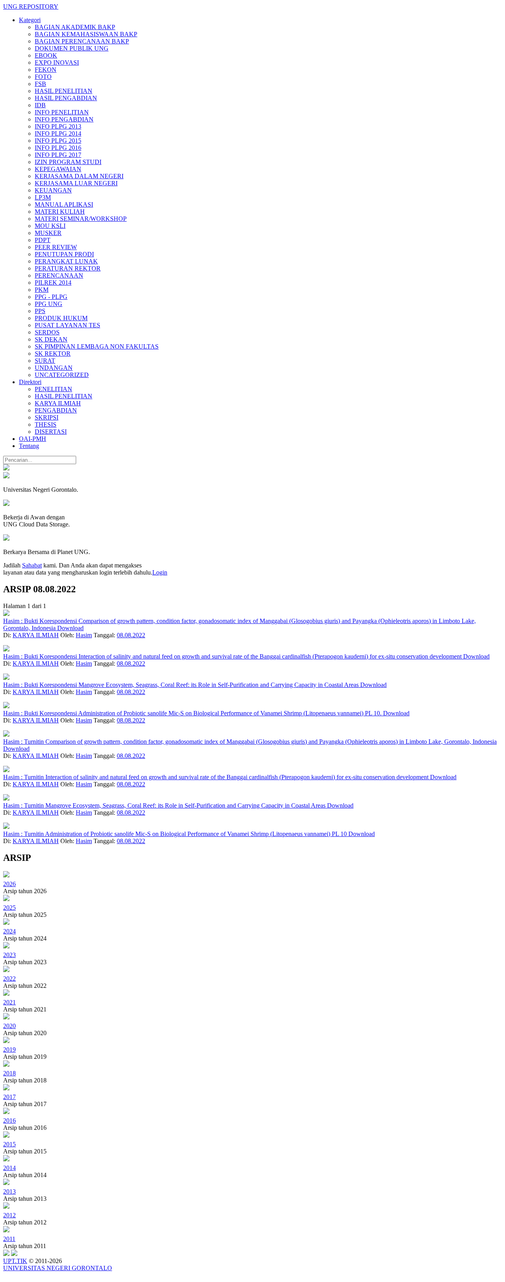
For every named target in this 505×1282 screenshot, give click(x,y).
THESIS (45, 424)
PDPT (42, 240)
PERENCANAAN (59, 275)
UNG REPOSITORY (30, 6)
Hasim (84, 635)
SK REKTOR (53, 353)
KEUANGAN (53, 190)
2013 (9, 1191)
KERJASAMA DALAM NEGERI (79, 176)
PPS (40, 311)
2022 (9, 978)
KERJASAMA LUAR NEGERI (76, 183)
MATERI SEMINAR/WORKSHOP (81, 218)
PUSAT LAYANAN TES (67, 325)
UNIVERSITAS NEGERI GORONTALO (57, 1268)
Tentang (29, 445)
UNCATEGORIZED (62, 374)
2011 (9, 1238)
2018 (9, 1073)
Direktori (30, 382)
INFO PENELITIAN (62, 112)
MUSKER (48, 233)
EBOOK (46, 55)
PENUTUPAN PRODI (64, 254)
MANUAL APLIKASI (64, 204)
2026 (9, 884)
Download (70, 628)
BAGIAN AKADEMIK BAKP (75, 27)
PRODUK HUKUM (61, 318)
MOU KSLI (50, 225)
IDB (40, 105)
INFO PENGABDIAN (64, 119)
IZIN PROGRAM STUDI (68, 162)
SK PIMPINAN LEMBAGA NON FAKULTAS (97, 346)
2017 (9, 1097)
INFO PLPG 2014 (58, 133)
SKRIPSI (46, 417)
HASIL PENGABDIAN (66, 98)
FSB (40, 83)
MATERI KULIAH (60, 211)
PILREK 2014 (53, 282)
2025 (9, 907)
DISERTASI (51, 431)
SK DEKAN (51, 339)
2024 (9, 931)
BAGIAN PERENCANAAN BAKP (82, 41)
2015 (9, 1144)
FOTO (43, 76)
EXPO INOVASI (57, 62)
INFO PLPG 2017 (58, 154)
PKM (42, 289)
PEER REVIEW (56, 247)
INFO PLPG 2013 (58, 126)
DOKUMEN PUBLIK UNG (71, 48)
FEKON (45, 69)
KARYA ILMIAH (58, 403)
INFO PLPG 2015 (58, 140)
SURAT (45, 360)
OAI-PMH (32, 438)
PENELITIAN (53, 389)
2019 (9, 1049)
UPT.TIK (15, 1261)
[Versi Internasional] (6, 468)
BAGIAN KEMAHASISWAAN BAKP (86, 34)
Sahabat (32, 565)
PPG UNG (48, 303)
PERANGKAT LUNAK (66, 261)
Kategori (30, 20)
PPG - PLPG (51, 296)
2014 (9, 1167)
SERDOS (47, 332)
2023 (9, 955)
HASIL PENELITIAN (63, 91)
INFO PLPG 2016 (58, 147)
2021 (9, 1002)
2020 (9, 1026)
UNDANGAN (54, 367)
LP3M (43, 197)
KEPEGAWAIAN (58, 169)
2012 (9, 1215)
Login (159, 572)
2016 (9, 1120)
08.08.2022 (131, 635)
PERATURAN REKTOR (68, 268)
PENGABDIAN (56, 410)
